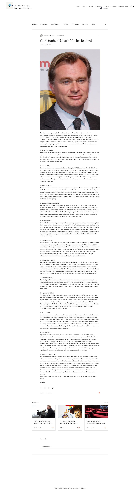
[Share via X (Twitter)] (45, 388)
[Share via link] (52, 388)
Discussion (85, 24)
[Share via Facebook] (41, 388)
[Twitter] (133, 6)
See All (106, 402)
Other (93, 24)
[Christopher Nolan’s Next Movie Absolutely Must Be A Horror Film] (43, 411)
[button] (106, 24)
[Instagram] (131, 6)
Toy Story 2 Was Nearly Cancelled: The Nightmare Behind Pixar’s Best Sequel (68, 422)
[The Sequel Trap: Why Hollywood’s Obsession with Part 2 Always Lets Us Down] (96, 411)
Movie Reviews (55, 24)
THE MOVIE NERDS (22, 5)
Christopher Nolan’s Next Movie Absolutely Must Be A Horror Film (43, 422)
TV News (65, 24)
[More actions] (99, 36)
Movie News (44, 24)
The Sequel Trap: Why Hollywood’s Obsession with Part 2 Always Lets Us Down (96, 422)
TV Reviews (75, 24)
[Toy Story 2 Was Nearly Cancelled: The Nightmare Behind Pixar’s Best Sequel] (70, 411)
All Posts (34, 24)
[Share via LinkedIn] (49, 388)
